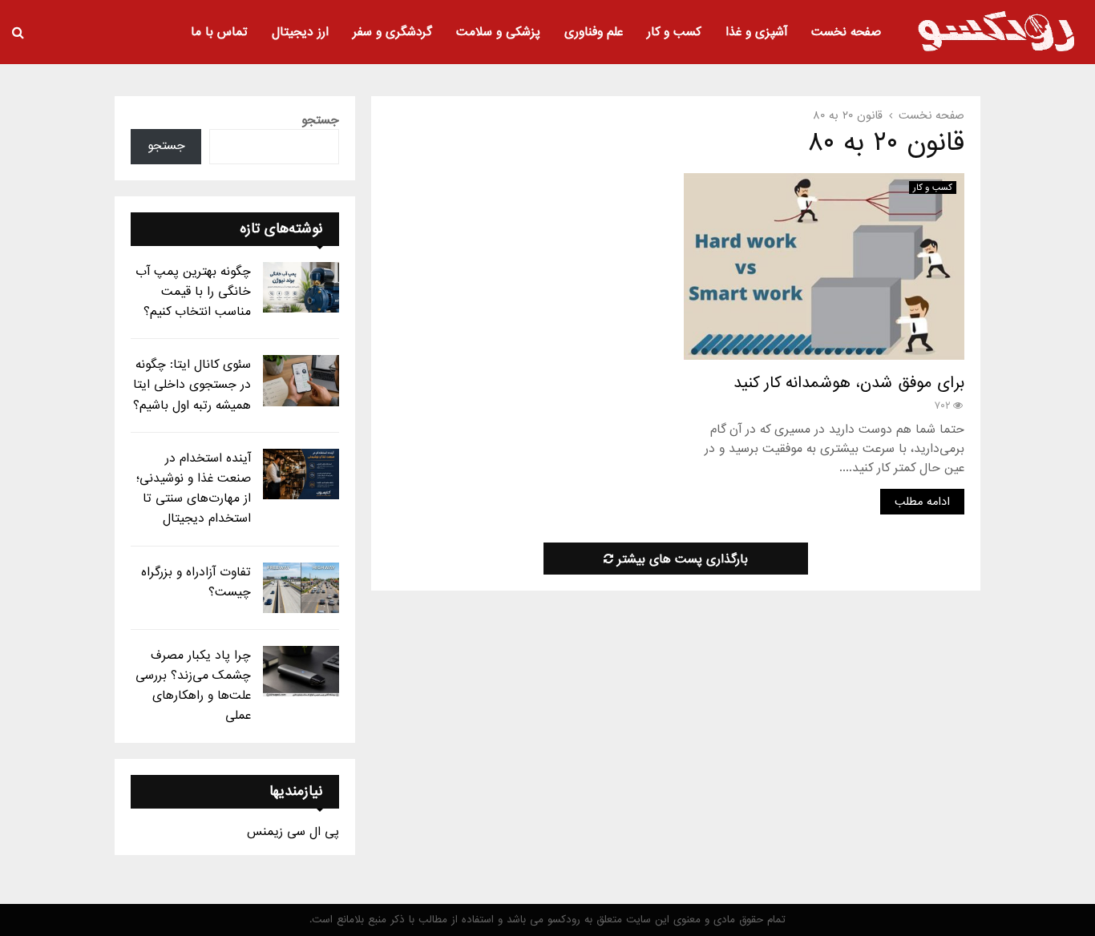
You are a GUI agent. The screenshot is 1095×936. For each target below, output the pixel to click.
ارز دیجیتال (300, 32)
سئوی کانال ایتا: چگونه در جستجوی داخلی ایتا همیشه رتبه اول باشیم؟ (192, 384)
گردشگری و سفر (392, 32)
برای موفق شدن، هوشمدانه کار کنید (848, 383)
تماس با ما (219, 32)
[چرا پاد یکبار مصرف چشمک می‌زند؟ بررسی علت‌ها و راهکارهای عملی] (301, 671)
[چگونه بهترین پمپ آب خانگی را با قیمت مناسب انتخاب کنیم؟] (301, 287)
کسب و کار (674, 32)
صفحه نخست (846, 32)
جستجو (320, 120)
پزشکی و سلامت (498, 32)
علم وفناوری (593, 32)
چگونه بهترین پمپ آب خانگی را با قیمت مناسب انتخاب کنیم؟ (193, 291)
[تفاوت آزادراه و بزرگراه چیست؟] (301, 588)
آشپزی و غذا (756, 32)
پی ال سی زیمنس (293, 832)
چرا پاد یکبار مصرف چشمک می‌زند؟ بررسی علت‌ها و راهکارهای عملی (193, 686)
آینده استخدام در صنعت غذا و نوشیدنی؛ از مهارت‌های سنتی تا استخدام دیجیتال (193, 489)
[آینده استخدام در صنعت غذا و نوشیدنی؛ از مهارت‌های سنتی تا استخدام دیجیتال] (301, 474)
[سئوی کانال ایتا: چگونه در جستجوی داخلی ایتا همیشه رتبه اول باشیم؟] (301, 380)
